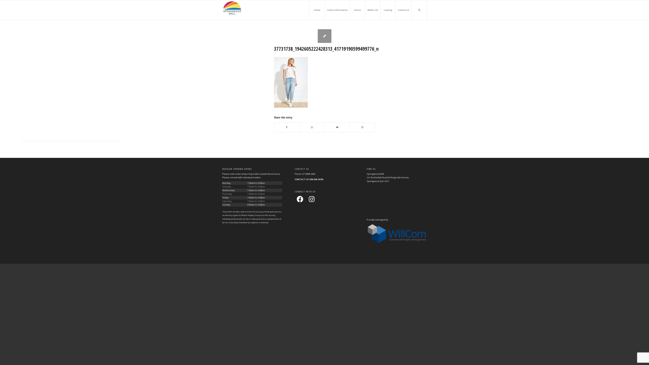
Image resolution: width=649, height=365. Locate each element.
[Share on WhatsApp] (311, 127)
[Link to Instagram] (362, 127)
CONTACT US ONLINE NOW (309, 179)
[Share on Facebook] (286, 127)
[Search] (419, 10)
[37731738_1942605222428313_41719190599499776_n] (324, 36)
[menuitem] (317, 10)
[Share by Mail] (337, 127)
